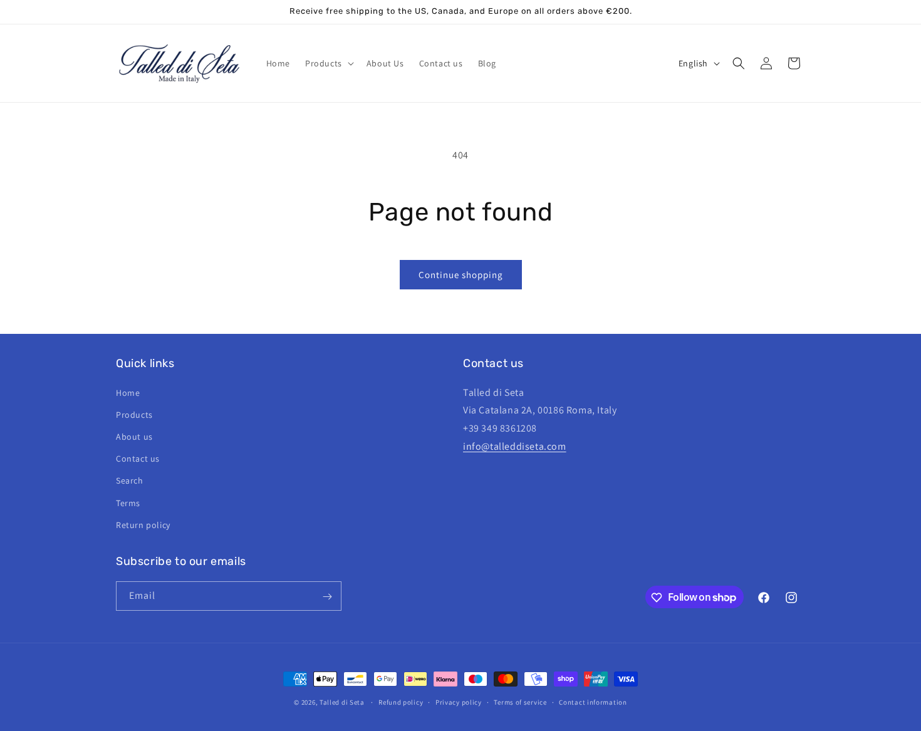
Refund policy (400, 701)
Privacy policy (458, 701)
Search (129, 480)
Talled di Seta (342, 702)
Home (128, 392)
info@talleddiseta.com (514, 445)
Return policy (143, 524)
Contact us (138, 458)
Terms (128, 502)
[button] (328, 63)
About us (134, 436)
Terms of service (520, 701)
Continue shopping (461, 275)
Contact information (593, 701)
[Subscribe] (327, 596)
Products (134, 414)
